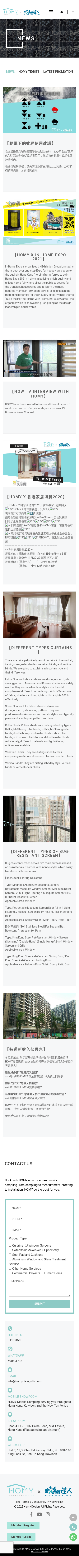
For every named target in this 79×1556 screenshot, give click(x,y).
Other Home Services (26, 1268)
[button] (51, 11)
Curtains (17, 1245)
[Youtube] (39, 1514)
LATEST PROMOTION (58, 71)
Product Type (18, 1238)
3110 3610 (15, 1340)
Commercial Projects (26, 1273)
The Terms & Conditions (30, 1501)
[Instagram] (47, 1514)
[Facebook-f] (31, 1514)
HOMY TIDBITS (29, 71)
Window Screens (40, 1245)
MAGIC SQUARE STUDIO (37, 1549)
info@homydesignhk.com (24, 1381)
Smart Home (54, 1273)
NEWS (10, 71)
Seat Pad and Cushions (27, 1255)
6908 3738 (15, 1361)
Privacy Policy (55, 1501)
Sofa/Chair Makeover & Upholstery (35, 1250)
